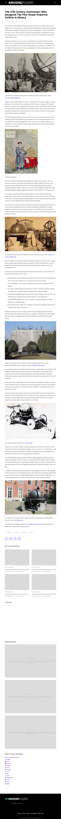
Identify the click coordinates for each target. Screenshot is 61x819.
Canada (8, 765)
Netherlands (9, 777)
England (8, 759)
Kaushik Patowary (10, 21)
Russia (8, 779)
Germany (8, 769)
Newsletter (34, 813)
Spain (7, 781)
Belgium (17, 532)
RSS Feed (40, 813)
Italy (7, 773)
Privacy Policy (21, 813)
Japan (8, 775)
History (31, 532)
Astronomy (9, 532)
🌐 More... (7, 783)
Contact (28, 813)
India (7, 771)
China (24, 532)
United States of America (12, 757)
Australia (8, 763)
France (8, 767)
